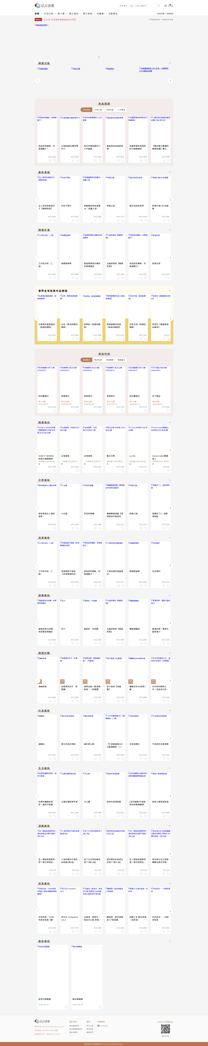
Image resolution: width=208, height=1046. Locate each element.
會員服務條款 (74, 1026)
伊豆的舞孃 (89, 513)
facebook (104, 1026)
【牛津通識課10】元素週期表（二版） (115, 747)
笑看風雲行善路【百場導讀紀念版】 (68, 574)
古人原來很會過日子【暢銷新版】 (46, 207)
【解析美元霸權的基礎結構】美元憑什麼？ (160, 148)
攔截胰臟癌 (134, 628)
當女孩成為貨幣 (136, 205)
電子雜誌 (74, 13)
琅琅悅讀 (160, 13)
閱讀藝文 (121, 360)
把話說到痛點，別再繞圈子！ (46, 147)
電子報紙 (88, 13)
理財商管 (86, 109)
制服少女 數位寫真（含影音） (137, 918)
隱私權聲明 (73, 1032)
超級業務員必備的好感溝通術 (92, 265)
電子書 (61, 13)
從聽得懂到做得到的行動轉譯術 (137, 147)
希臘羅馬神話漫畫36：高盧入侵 (92, 207)
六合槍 (64, 513)
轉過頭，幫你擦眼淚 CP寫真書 (115, 918)
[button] (37, 80)
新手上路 (90, 1026)
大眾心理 (98, 109)
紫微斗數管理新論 (160, 801)
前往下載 (165, 1036)
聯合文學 (111, 455)
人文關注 (121, 109)
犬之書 (87, 801)
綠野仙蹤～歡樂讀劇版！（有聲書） (92, 688)
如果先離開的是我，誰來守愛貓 (45, 803)
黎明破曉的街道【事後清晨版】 (114, 325)
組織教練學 (66, 263)
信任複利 (156, 571)
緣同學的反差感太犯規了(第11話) (115, 860)
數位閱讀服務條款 (75, 1029)
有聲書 (100, 13)
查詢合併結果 (168, 19)
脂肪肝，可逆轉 (91, 628)
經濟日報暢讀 (44, 999)
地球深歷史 (134, 744)
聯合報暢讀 (78, 999)
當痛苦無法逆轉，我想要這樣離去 (46, 630)
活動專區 (113, 13)
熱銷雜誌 (86, 360)
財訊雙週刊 (43, 396)
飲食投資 (156, 263)
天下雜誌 (156, 396)
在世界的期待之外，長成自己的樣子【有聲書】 (160, 689)
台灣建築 (65, 455)
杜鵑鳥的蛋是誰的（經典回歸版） (46, 325)
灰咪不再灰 (66, 205)
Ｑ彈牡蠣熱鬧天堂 (69, 801)
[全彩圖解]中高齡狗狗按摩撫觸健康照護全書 (137, 804)
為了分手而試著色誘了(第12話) (92, 860)
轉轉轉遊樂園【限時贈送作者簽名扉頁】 (115, 516)
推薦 (37, 13)
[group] (104, 41)
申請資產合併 (155, 19)
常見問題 (90, 1029)
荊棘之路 (111, 205)
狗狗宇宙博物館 (114, 801)
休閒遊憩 (110, 360)
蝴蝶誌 (41, 744)
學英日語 (98, 360)
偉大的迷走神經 (68, 744)
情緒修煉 (42, 686)
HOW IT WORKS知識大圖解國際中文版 (46, 458)
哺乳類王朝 (89, 744)
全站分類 (48, 13)
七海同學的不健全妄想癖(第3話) (69, 860)
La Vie (132, 455)
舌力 (63, 628)
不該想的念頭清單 (160, 744)
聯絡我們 (90, 1032)
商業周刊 (65, 396)
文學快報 (110, 109)
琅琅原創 (169, 13)
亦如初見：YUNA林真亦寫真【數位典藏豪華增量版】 (46, 919)
